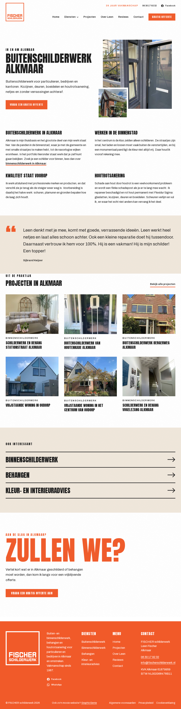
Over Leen (107, 17)
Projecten (89, 17)
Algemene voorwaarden (122, 703)
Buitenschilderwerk (93, 641)
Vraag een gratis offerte (26, 105)
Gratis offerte (162, 17)
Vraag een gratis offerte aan (31, 593)
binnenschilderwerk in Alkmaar (26, 163)
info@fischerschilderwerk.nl (158, 662)
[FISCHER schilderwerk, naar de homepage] (15, 12)
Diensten (70, 17)
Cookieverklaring (165, 703)
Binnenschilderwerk (93, 647)
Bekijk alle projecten (162, 284)
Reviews (123, 17)
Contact (138, 17)
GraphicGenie (89, 703)
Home (55, 17)
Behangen (87, 653)
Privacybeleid (146, 703)
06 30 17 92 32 (149, 5)
